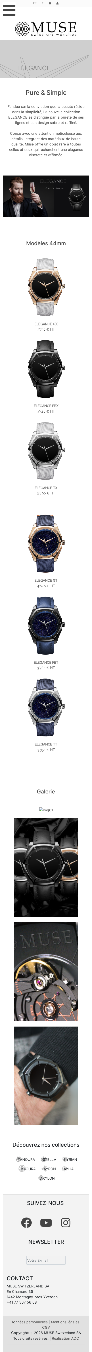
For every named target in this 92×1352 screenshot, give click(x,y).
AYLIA (69, 1169)
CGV (46, 1327)
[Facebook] (26, 1222)
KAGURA (28, 1169)
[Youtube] (46, 1222)
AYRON (50, 1169)
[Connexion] (57, 3)
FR (35, 3)
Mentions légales (65, 1322)
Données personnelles (29, 1322)
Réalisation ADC (65, 1338)
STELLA (49, 1159)
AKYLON (47, 1178)
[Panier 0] (50, 3)
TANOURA (26, 1159)
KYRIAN (70, 1159)
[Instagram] (65, 1222)
